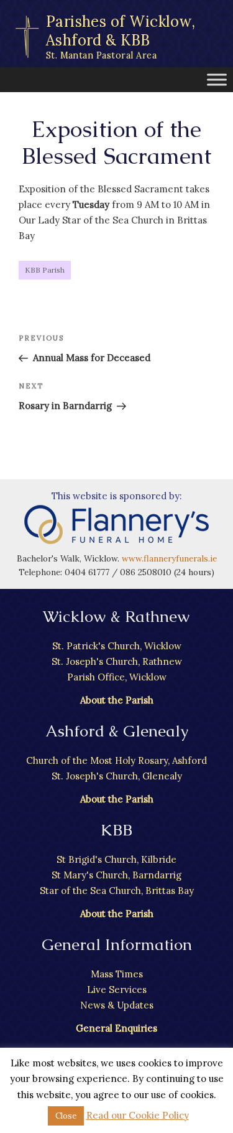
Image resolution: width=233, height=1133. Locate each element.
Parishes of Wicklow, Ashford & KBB (121, 36)
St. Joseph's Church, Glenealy (117, 776)
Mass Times (117, 974)
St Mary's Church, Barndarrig (116, 875)
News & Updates (116, 1005)
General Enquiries (116, 1028)
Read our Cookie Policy (137, 1115)
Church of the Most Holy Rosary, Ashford (116, 760)
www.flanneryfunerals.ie (169, 558)
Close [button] (65, 1116)
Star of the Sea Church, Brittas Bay (117, 890)
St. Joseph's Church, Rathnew (117, 661)
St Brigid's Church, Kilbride (116, 859)
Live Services (117, 989)
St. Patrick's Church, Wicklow (116, 646)
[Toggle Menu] (217, 79)
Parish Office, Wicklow (117, 677)
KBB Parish (45, 270)
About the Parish (116, 700)
